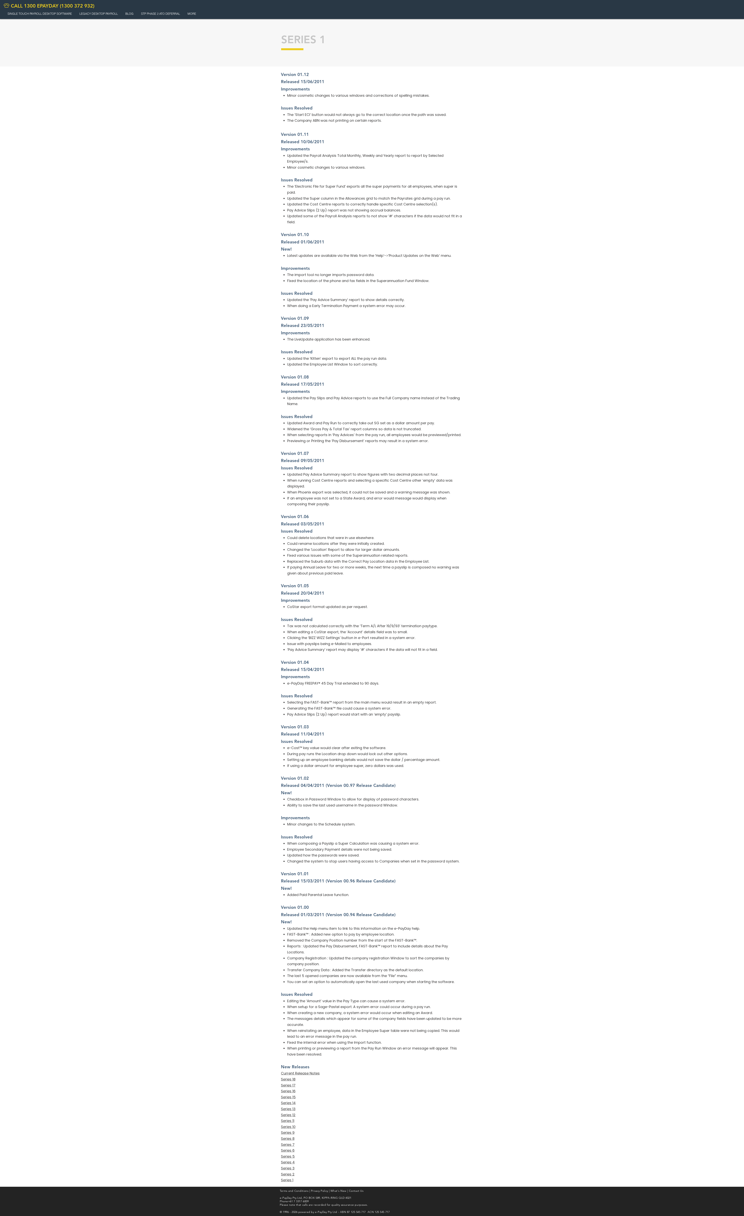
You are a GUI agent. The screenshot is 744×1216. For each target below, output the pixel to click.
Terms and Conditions (294, 1191)
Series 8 (287, 1138)
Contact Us (356, 1191)
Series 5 (288, 1156)
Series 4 (288, 1162)
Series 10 (288, 1126)
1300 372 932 (77, 6)
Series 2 (287, 1174)
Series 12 (288, 1115)
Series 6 (287, 1150)
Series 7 (287, 1144)
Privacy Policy (319, 1191)
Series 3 (287, 1168)
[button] (98, 14)
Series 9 (287, 1132)
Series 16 (288, 1091)
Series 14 (288, 1102)
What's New (338, 1191)
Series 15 (288, 1097)
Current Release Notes (300, 1073)
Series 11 (287, 1120)
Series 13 (288, 1108)
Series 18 (288, 1079)
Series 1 (287, 1180)
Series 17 (288, 1085)
